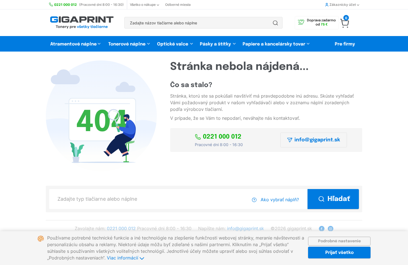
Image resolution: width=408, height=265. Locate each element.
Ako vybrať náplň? (279, 199)
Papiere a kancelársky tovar (274, 44)
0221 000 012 (222, 137)
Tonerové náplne (126, 44)
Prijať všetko (339, 252)
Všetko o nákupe (143, 4)
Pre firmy (345, 44)
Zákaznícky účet (342, 4)
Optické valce (172, 44)
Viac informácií (123, 258)
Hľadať (339, 199)
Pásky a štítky (215, 44)
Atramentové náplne (73, 44)
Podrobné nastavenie (339, 241)
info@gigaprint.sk (317, 139)
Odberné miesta (178, 4)
